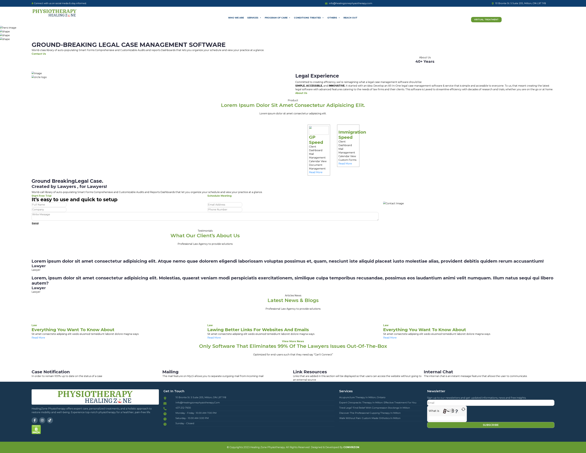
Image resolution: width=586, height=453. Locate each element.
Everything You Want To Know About (73, 329)
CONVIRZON (351, 447)
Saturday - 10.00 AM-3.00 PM (192, 418)
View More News (293, 341)
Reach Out (350, 17)
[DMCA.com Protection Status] (36, 429)
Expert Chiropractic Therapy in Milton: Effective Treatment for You (377, 402)
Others (332, 17)
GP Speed (316, 140)
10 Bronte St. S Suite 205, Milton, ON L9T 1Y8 (200, 397)
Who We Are (236, 17)
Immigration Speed (352, 134)
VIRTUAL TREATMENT (486, 19)
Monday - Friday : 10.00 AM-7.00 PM (196, 413)
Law (34, 325)
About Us (301, 93)
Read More (315, 172)
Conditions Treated (307, 17)
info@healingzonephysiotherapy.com (197, 402)
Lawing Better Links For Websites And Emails (258, 329)
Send (35, 223)
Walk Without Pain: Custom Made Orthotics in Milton (369, 418)
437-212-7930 (183, 407)
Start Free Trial (41, 195)
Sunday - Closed (184, 423)
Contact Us (39, 53)
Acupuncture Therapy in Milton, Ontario (362, 397)
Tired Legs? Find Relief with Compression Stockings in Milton (374, 407)
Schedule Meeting (219, 195)
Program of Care (276, 17)
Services (252, 17)
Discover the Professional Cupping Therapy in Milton (370, 413)
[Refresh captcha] (463, 409)
